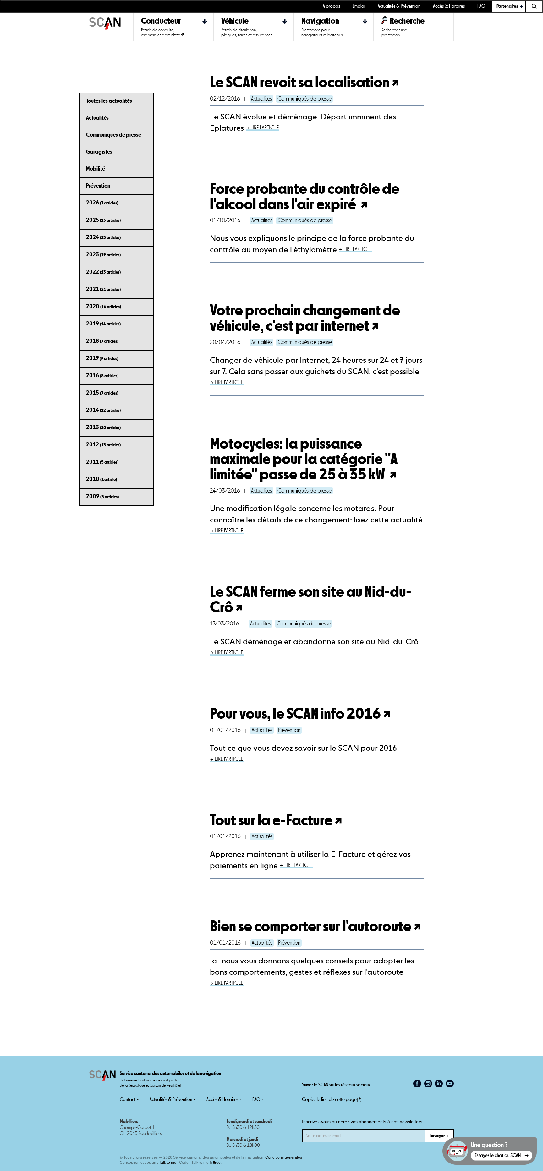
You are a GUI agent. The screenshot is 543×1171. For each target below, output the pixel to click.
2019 (103, 323)
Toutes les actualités (109, 101)
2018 (102, 341)
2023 (103, 254)
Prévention (98, 185)
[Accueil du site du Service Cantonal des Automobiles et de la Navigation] (111, 27)
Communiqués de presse (113, 135)
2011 (102, 462)
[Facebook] (417, 1083)
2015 (102, 392)
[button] (508, 6)
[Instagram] (428, 1083)
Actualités (97, 118)
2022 (103, 272)
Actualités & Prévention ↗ (172, 1099)
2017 (102, 358)
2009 (102, 496)
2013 (103, 427)
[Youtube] (450, 1083)
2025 (103, 220)
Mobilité (95, 169)
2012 (103, 444)
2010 (101, 479)
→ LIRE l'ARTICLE (262, 128)
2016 (102, 375)
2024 (103, 237)
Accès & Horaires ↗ (223, 1099)
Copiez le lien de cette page (329, 1099)
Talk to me (167, 1162)
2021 (103, 289)
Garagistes (99, 152)
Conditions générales (283, 1157)
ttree (217, 1162)
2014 (103, 410)
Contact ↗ (129, 1099)
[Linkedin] (439, 1083)
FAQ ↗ (257, 1099)
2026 (102, 202)
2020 (103, 306)
